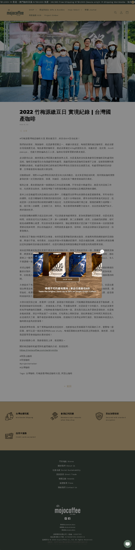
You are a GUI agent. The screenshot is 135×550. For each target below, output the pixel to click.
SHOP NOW (67, 279)
